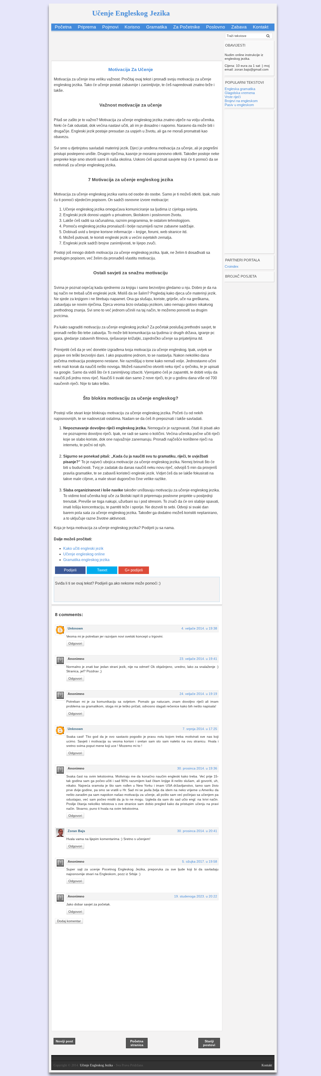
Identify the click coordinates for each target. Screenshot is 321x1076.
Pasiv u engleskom (239, 105)
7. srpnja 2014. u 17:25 (200, 729)
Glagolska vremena (240, 93)
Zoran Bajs (76, 831)
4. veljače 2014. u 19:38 (199, 628)
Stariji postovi (209, 1043)
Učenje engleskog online (84, 554)
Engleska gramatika (240, 89)
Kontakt (260, 26)
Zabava (239, 26)
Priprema (87, 26)
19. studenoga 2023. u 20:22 (195, 896)
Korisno (132, 26)
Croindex (232, 266)
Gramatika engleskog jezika (86, 560)
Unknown (75, 628)
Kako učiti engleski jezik (83, 548)
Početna (63, 26)
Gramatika (156, 26)
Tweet (102, 570)
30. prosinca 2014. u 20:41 (197, 831)
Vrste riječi (233, 97)
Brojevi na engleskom (241, 101)
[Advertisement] (136, 43)
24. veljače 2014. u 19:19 (198, 694)
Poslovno (215, 26)
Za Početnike (186, 26)
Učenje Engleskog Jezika (131, 13)
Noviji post (64, 1041)
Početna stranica (136, 1043)
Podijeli (70, 570)
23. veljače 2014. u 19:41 (198, 659)
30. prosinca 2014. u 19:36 (197, 768)
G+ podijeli (134, 570)
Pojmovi (110, 26)
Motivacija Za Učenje (130, 69)
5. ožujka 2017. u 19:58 (199, 861)
